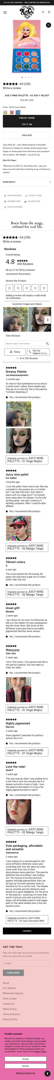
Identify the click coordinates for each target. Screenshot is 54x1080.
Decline (25, 1066)
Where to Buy (10, 1009)
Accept (25, 1059)
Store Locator (10, 998)
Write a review (12, 88)
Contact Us (8, 1004)
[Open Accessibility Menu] (47, 1073)
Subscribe (13, 973)
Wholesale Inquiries (13, 993)
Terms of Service (11, 1014)
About (6, 983)
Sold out (27, 135)
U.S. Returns (9, 988)
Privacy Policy (40, 1051)
